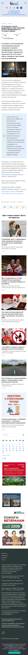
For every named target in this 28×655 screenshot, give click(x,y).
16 (23, 446)
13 (13, 446)
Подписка (5, 555)
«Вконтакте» (5, 193)
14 (16, 446)
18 (6, 448)
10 (3, 446)
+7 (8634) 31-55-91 (14, 11)
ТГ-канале (22, 189)
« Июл (4, 458)
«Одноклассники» (17, 193)
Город (5, 74)
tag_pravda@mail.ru (14, 13)
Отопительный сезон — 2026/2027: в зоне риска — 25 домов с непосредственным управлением (14, 421)
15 (19, 446)
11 (6, 446)
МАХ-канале (6, 191)
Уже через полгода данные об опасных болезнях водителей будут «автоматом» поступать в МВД (13, 314)
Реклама (4, 557)
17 (3, 448)
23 (23, 448)
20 (13, 448)
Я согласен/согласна (14, 652)
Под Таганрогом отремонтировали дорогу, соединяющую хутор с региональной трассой (14, 380)
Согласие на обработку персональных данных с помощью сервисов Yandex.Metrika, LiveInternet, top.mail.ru (13, 625)
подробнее (10, 645)
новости (13, 202)
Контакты (4, 553)
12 (9, 446)
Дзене (12, 191)
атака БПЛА (5, 202)
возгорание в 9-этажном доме (12, 174)
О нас (3, 560)
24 (3, 450)
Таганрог (20, 202)
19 (9, 448)
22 (20, 448)
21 (16, 448)
